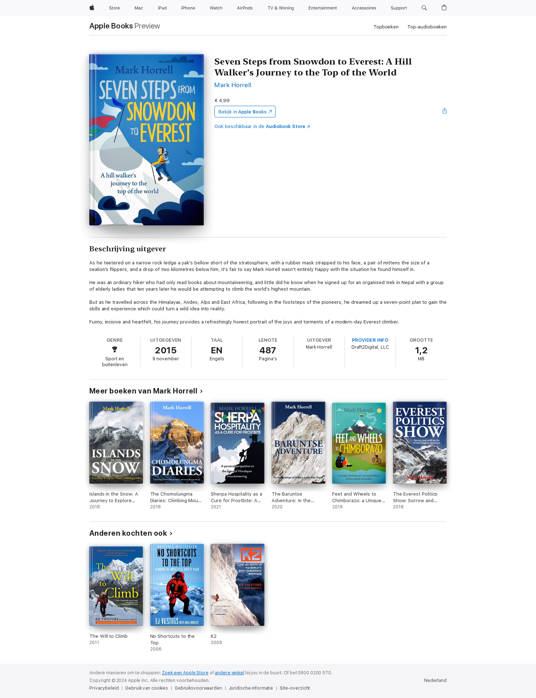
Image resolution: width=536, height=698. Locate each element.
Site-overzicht (295, 688)
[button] (424, 8)
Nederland (435, 680)
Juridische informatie (251, 688)
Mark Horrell (233, 85)
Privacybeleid (104, 688)
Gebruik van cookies (146, 688)
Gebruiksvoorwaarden (198, 688)
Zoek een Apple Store (185, 672)
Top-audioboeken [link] (427, 27)
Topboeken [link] (386, 27)
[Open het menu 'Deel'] (445, 111)
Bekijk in (242, 112)
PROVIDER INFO (370, 340)
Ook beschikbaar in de (259, 126)
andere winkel (229, 672)
